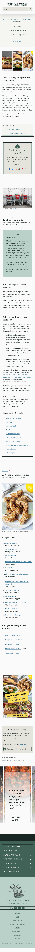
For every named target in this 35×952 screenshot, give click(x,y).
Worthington (10, 453)
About (17, 913)
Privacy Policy (17, 931)
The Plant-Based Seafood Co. (17, 445)
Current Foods (11, 426)
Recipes (12, 217)
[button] (4, 508)
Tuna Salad (9, 568)
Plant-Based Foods (13, 441)
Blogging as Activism (17, 924)
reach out (22, 744)
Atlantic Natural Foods (14, 418)
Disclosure (17, 935)
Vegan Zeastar (11, 449)
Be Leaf (9, 422)
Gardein (9, 430)
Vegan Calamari (11, 549)
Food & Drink (17, 19)
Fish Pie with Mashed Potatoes (16, 574)
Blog (17, 917)
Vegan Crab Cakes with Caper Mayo (18, 562)
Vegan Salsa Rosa (12, 653)
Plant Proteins (27, 19)
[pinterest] (19, 908)
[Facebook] (9, 169)
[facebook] (23, 908)
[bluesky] (11, 908)
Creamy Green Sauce (13, 644)
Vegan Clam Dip (11, 596)
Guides (10, 19)
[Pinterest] (22, 169)
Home (4, 19)
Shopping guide (14, 129)
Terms (17, 928)
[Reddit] (16, 169)
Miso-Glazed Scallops (13, 615)
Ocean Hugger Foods (14, 437)
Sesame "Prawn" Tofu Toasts (15, 602)
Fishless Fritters (11, 609)
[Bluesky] (12, 169)
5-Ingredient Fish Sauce (14, 640)
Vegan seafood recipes (17, 133)
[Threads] (19, 169)
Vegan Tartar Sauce (12, 648)
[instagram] (15, 908)
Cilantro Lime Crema (12, 635)
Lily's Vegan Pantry (13, 434)
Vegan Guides (17, 920)
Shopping (5, 470)
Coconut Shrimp (11, 543)
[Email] (25, 169)
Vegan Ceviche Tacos (13, 590)
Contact (17, 939)
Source (15, 208)
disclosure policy (17, 41)
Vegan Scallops (11, 555)
